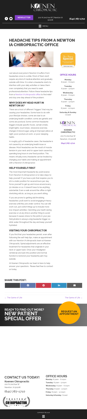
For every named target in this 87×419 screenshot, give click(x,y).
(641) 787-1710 (77, 18)
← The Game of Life (13, 297)
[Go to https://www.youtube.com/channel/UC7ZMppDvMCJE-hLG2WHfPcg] (11, 19)
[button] (24, 17)
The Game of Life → (73, 297)
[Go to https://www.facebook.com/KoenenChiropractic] (6, 19)
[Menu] (43, 416)
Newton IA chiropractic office (28, 94)
